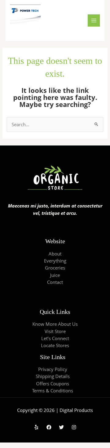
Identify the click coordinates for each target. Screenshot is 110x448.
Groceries (55, 268)
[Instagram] (74, 427)
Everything (55, 261)
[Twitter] (61, 427)
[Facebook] (48, 427)
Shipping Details (53, 376)
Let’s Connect (55, 338)
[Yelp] (36, 427)
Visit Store (55, 331)
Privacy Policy (52, 369)
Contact (55, 282)
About (55, 254)
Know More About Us (55, 324)
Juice (55, 275)
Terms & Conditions (52, 390)
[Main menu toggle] (94, 20)
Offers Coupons (52, 383)
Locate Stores (55, 345)
